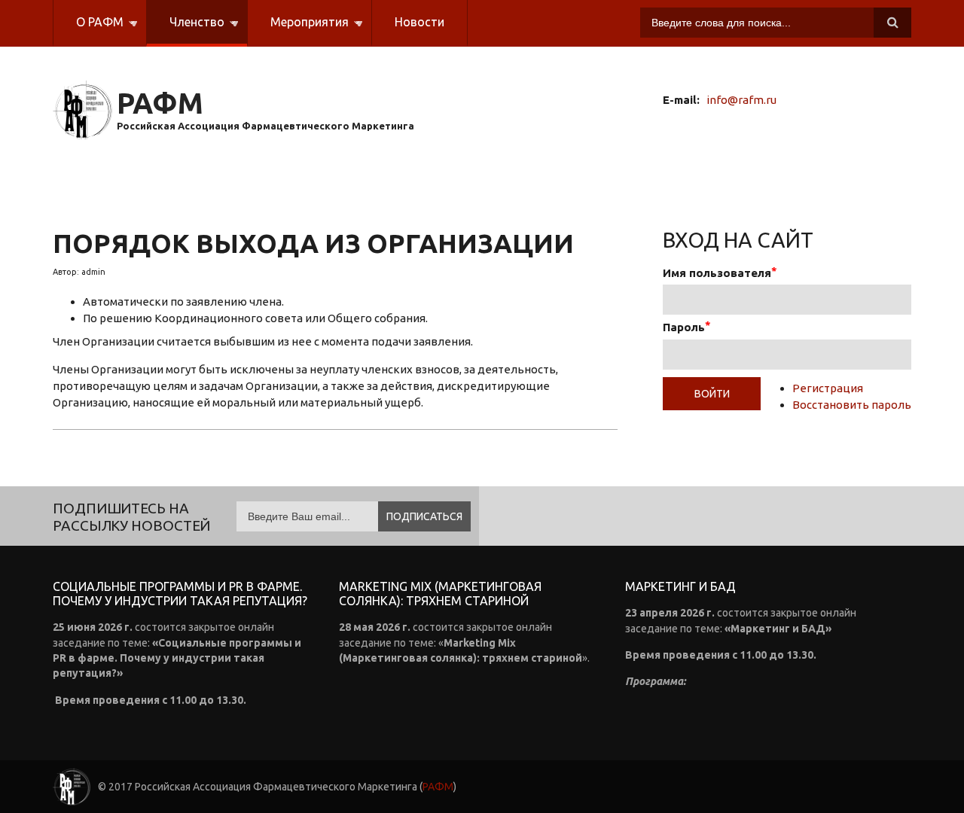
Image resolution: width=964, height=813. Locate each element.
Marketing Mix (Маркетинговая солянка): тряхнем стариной (440, 593)
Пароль (684, 327)
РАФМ (160, 103)
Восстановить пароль (851, 404)
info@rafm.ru (741, 99)
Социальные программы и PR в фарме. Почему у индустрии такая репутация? (180, 593)
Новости (419, 22)
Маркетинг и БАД (680, 586)
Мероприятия (298, 31)
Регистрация (827, 388)
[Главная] (83, 111)
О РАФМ (88, 31)
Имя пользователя (717, 272)
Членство (185, 31)
